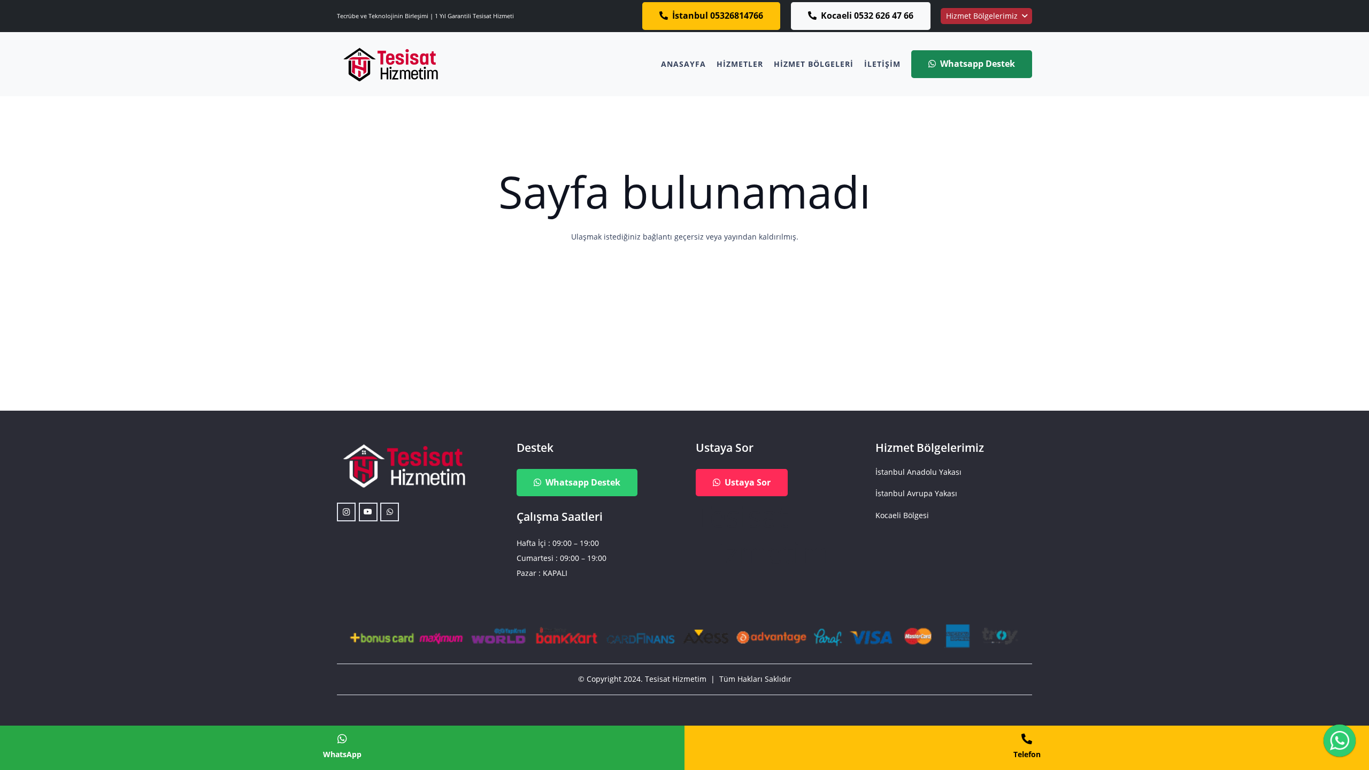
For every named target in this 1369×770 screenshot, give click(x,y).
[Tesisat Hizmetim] (390, 64)
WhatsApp (342, 754)
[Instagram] (346, 512)
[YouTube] (368, 512)
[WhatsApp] (389, 512)
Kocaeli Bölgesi (902, 515)
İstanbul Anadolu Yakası (918, 472)
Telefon (1027, 754)
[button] (986, 16)
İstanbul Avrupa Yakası (916, 493)
